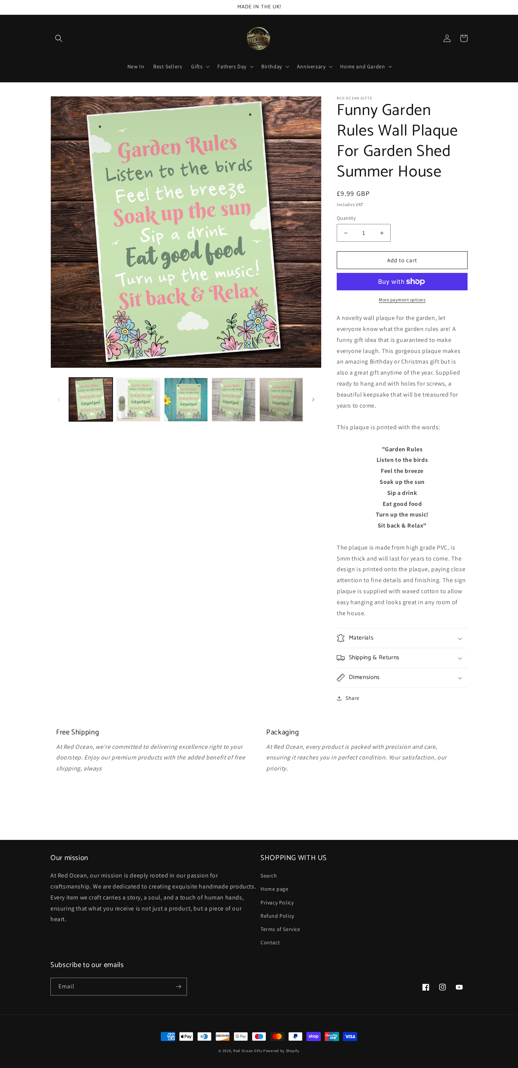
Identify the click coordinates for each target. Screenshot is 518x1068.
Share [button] (352, 698)
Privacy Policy (277, 902)
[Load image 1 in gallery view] (91, 399)
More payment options (402, 299)
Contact (270, 942)
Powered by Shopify (281, 1050)
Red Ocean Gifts (247, 1050)
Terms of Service (280, 929)
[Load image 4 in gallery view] (233, 399)
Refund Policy (277, 915)
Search (269, 875)
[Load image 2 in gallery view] (138, 399)
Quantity (346, 218)
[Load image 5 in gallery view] (281, 399)
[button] (58, 38)
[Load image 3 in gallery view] (186, 399)
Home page (274, 888)
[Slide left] (58, 399)
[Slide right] (313, 399)
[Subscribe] (178, 987)
